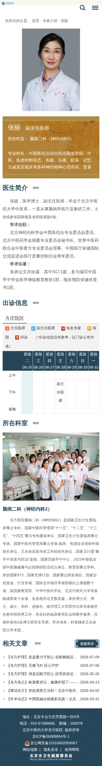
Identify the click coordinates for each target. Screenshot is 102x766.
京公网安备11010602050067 (53, 743)
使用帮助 (72, 749)
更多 (87, 167)
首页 (35, 21)
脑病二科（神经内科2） (27, 509)
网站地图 (30, 749)
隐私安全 (51, 749)
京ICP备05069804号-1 (51, 736)
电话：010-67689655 (37, 723)
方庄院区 (14, 318)
